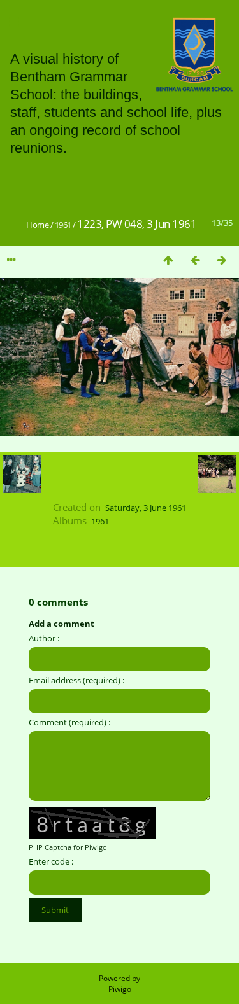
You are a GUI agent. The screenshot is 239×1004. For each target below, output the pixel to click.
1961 (63, 224)
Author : (44, 638)
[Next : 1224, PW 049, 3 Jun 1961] (221, 260)
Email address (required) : (76, 680)
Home (37, 224)
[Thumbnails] (168, 260)
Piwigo (119, 989)
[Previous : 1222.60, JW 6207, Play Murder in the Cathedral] (195, 260)
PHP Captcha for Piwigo (68, 847)
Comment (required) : (69, 722)
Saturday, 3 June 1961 (145, 507)
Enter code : (51, 861)
